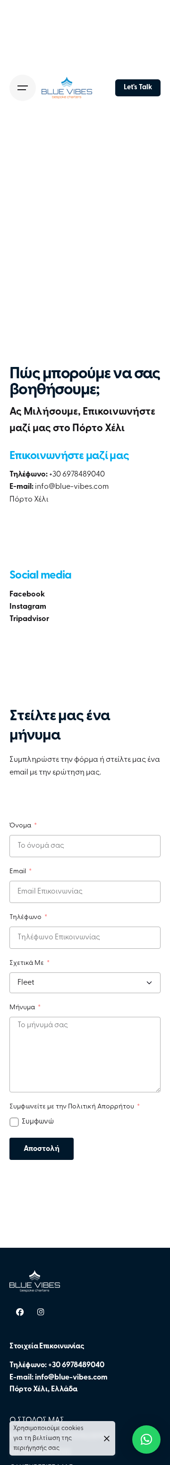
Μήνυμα (22, 1007)
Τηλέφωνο (26, 917)
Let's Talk (138, 87)
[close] (106, 1438)
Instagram (27, 607)
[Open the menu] (22, 88)
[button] (146, 1439)
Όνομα (21, 825)
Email (18, 871)
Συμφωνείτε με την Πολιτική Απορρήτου (72, 1106)
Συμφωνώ (38, 1121)
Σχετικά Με (27, 963)
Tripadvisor (29, 619)
